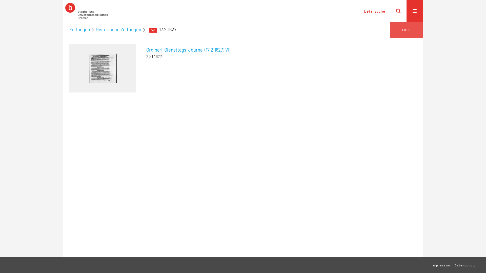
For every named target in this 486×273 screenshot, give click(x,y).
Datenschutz (465, 265)
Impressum (441, 265)
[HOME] (86, 11)
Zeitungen (79, 29)
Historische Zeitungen (118, 29)
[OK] (398, 11)
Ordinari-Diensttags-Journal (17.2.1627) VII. (189, 50)
